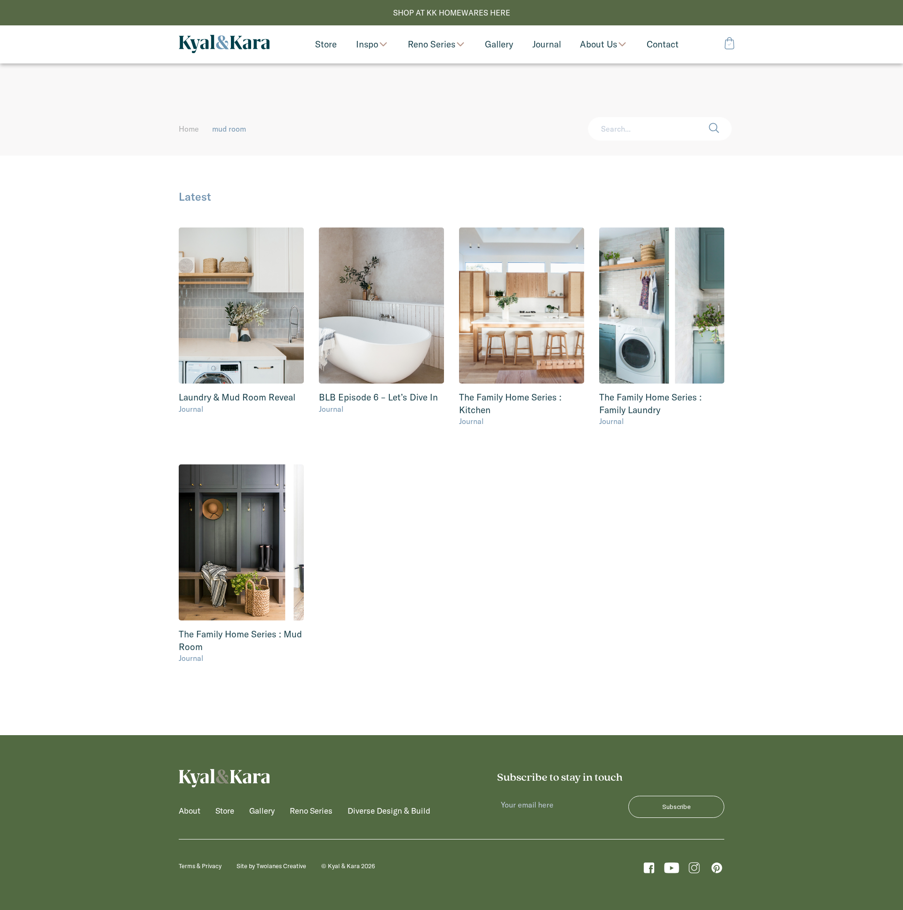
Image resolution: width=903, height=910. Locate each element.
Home (189, 128)
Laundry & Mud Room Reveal (237, 397)
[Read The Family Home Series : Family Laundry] (661, 306)
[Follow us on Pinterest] (716, 870)
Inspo (367, 44)
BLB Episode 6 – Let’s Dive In (378, 397)
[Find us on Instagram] (694, 870)
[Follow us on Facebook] (649, 870)
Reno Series (431, 44)
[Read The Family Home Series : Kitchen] (521, 306)
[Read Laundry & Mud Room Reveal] (241, 306)
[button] (720, 129)
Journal (191, 409)
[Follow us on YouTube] (671, 870)
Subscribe (676, 806)
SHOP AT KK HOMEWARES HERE (451, 12)
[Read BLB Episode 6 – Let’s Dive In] (381, 306)
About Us (598, 44)
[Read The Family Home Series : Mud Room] (241, 542)
